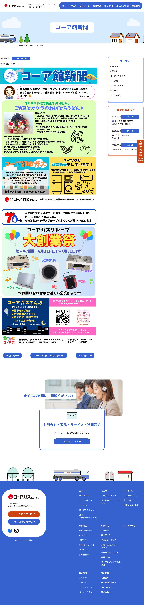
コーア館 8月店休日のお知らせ (125, 149)
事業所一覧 (106, 535)
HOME (21, 45)
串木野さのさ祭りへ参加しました (120, 136)
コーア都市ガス (85, 500)
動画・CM (105, 557)
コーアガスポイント (87, 510)
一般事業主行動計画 (109, 552)
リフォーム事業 (116, 85)
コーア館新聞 (30, 45)
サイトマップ (107, 587)
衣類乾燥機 (84, 554)
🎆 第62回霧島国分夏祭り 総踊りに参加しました (123, 122)
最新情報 (136, 5)
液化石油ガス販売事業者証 (110, 563)
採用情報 (105, 572)
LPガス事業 (84, 495)
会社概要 (105, 530)
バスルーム (84, 549)
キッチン (83, 535)
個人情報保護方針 (108, 582)
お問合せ (105, 577)
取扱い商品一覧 (85, 530)
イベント (114, 66)
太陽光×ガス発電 (131, 505)
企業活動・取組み (108, 540)
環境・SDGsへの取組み (108, 546)
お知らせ (114, 71)
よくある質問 (122, 5)
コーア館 (114, 80)
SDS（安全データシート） (88, 516)
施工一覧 (127, 500)
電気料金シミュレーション (110, 501)
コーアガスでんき (117, 75)
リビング (83, 540)
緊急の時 (105, 592)
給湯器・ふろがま (86, 544)
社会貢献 (114, 90)
